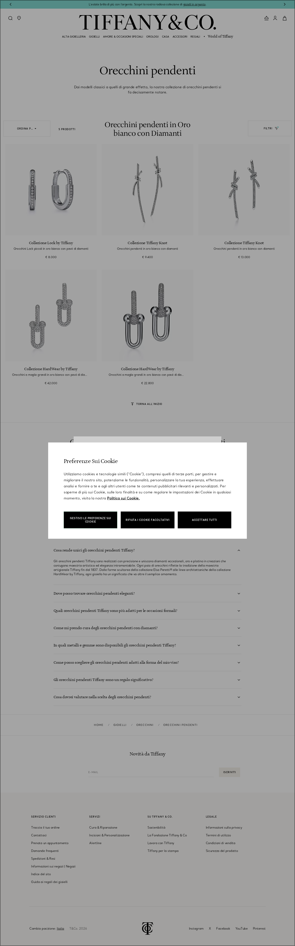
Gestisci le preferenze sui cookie (90, 520)
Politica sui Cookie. (123, 498)
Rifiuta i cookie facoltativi (148, 519)
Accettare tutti (204, 519)
